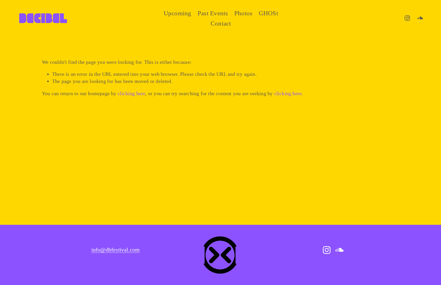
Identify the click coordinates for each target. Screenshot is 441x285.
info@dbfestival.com (115, 250)
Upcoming (177, 13)
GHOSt (268, 13)
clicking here (131, 93)
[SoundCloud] (420, 18)
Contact (221, 23)
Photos (243, 13)
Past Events (213, 13)
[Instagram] (407, 18)
